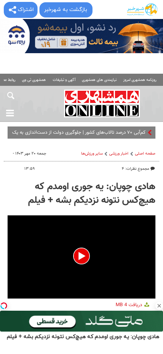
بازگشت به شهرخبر (65, 9)
